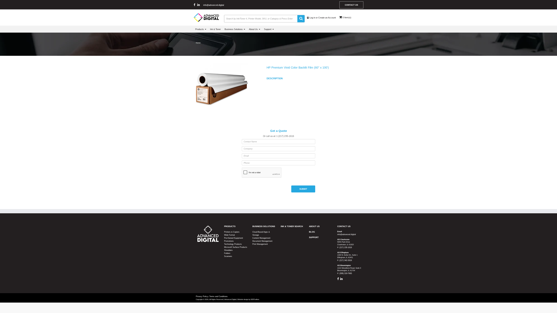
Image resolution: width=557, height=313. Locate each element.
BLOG (312, 232)
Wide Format (229, 235)
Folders (227, 253)
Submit (303, 189)
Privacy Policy (202, 296)
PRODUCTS (229, 226)
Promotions (229, 241)
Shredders (228, 250)
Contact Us (351, 5)
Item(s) (347, 17)
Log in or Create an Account (322, 17)
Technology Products (233, 244)
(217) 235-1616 (345, 247)
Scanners (228, 256)
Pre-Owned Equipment (233, 238)
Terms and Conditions (218, 296)
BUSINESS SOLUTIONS (263, 226)
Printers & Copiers (231, 232)
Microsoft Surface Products (235, 247)
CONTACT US (343, 226)
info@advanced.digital (213, 5)
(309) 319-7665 (345, 273)
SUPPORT (314, 237)
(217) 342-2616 (345, 260)
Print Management (260, 244)
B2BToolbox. (255, 299)
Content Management (261, 238)
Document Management (262, 241)
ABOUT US (314, 226)
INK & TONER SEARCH (292, 226)
